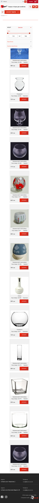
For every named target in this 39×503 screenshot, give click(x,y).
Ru (23, 1)
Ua (25, 1)
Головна (3, 15)
